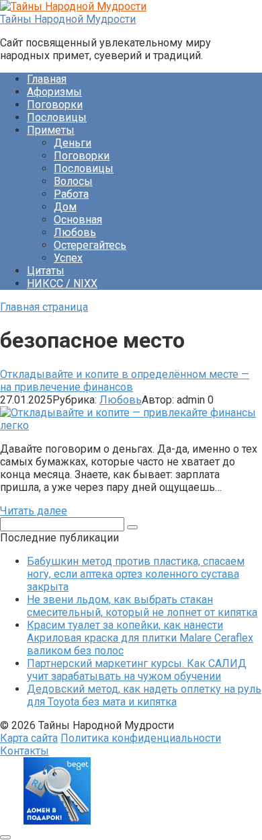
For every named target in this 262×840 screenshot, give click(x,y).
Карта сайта (29, 738)
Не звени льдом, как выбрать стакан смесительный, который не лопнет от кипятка (142, 606)
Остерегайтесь (90, 245)
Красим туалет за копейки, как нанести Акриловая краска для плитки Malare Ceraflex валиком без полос (140, 638)
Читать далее (33, 510)
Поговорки (55, 104)
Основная (78, 219)
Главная (47, 79)
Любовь (75, 232)
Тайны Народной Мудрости (68, 19)
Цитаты (45, 270)
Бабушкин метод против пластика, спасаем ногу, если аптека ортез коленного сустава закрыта (136, 574)
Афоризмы (54, 91)
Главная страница (44, 307)
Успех (68, 258)
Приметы (51, 130)
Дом (65, 206)
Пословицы (57, 117)
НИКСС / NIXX (62, 283)
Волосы (73, 181)
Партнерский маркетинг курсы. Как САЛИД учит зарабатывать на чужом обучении (137, 670)
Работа (71, 194)
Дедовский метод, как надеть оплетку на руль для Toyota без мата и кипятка (144, 695)
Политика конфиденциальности (140, 738)
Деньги (72, 143)
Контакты (24, 750)
